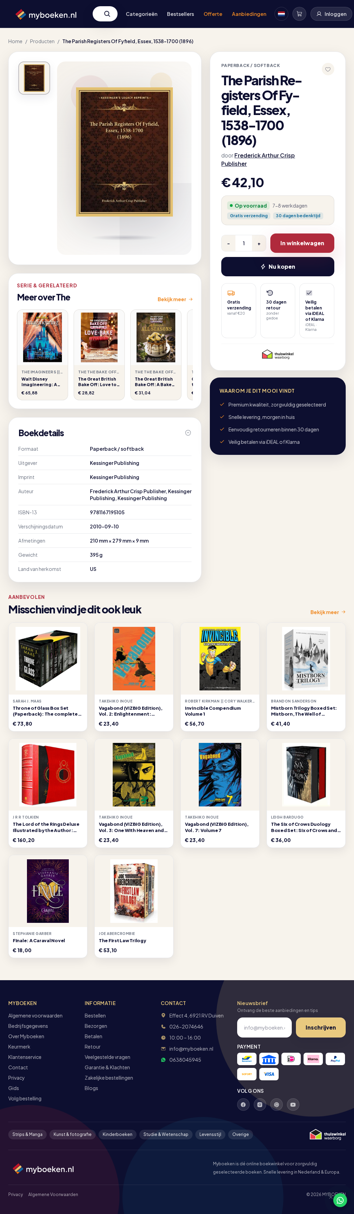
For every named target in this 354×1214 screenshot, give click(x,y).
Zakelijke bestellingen (109, 1077)
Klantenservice (24, 1057)
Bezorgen (96, 1026)
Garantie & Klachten (107, 1067)
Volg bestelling (24, 1098)
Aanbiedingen (249, 14)
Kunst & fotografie (73, 1134)
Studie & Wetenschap (165, 1134)
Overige (240, 1134)
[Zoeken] (107, 13)
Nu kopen (282, 266)
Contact (18, 1067)
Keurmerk (19, 1046)
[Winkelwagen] (299, 14)
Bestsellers (180, 14)
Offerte (213, 14)
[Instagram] (260, 1104)
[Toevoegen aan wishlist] (328, 69)
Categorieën (141, 14)
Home (15, 41)
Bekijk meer (172, 299)
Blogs (91, 1088)
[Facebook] (243, 1104)
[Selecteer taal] (281, 14)
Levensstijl (210, 1134)
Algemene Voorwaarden (53, 1194)
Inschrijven (321, 1027)
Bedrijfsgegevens (28, 1026)
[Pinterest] (276, 1104)
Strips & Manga (27, 1134)
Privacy (16, 1077)
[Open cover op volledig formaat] (34, 78)
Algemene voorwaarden (35, 1015)
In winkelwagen (302, 243)
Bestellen (95, 1015)
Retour (93, 1046)
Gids (13, 1088)
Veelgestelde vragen (107, 1057)
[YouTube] (293, 1104)
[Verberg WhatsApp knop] (327, 1200)
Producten (42, 41)
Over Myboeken (26, 1036)
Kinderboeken (117, 1134)
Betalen (93, 1036)
